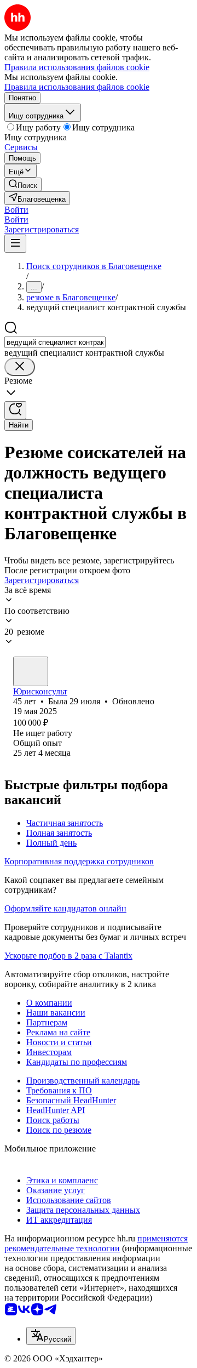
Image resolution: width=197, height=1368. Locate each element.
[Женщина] (30, 671)
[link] (23, 184)
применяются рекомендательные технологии (96, 1243)
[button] (16, 209)
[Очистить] (19, 367)
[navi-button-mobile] (15, 244)
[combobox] (55, 342)
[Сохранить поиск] (15, 410)
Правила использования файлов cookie (76, 87)
